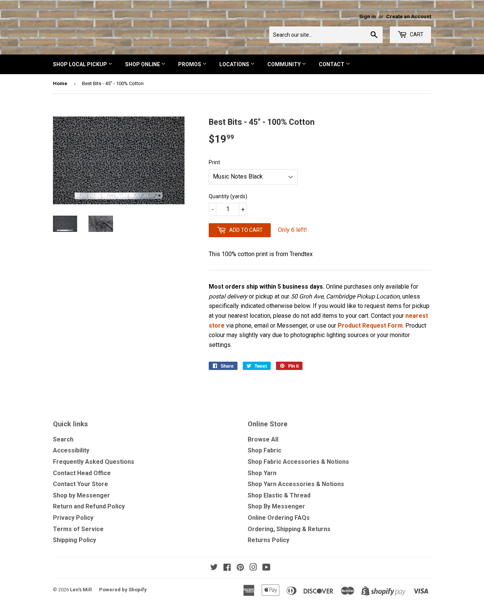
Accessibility (71, 450)
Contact (332, 64)
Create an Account (408, 16)
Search (63, 439)
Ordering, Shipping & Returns (289, 529)
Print (214, 162)
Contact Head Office (82, 473)
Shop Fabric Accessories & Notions (298, 461)
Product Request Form (370, 325)
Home (60, 83)
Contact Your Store (80, 484)
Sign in (367, 16)
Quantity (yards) (228, 196)
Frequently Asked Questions (93, 461)
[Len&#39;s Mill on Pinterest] (240, 568)
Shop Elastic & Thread (279, 495)
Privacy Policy (73, 517)
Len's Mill (81, 589)
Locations (234, 64)
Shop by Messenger (81, 495)
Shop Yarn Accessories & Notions (296, 484)
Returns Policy (268, 540)
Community (284, 64)
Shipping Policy (74, 540)
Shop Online (143, 64)
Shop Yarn (262, 473)
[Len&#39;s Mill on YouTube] (266, 568)
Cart (416, 34)
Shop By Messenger (276, 506)
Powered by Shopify (123, 589)
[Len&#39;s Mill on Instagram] (253, 568)
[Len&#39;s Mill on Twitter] (214, 568)
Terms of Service (78, 529)
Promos (190, 64)
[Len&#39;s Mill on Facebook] (227, 568)
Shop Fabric (264, 450)
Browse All (263, 439)
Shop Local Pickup (80, 64)
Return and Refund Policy (89, 506)
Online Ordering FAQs (279, 517)
